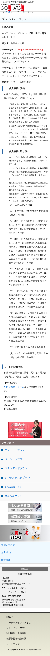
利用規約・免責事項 (16, 633)
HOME (7, 12)
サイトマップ (13, 644)
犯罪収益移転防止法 (16, 638)
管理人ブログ (8, 545)
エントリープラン (15, 450)
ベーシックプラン (15, 459)
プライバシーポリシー (17, 628)
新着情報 (5, 560)
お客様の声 (6, 552)
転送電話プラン (13, 486)
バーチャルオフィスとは (18, 622)
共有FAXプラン (13, 496)
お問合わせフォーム (14, 387)
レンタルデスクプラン (17, 477)
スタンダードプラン (16, 468)
